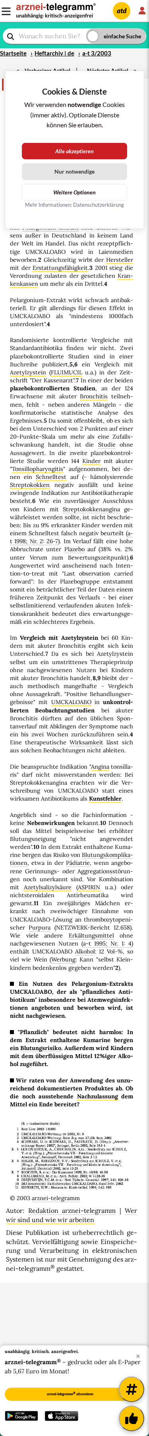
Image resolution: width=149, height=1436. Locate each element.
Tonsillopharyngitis (37, 469)
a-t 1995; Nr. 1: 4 (107, 943)
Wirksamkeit (86, 742)
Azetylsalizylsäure (48, 887)
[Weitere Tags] (131, 1389)
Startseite (13, 53)
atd (121, 10)
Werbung (63, 959)
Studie (107, 444)
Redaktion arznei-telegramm (72, 1210)
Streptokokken (30, 485)
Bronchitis (94, 396)
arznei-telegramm (56, 1198)
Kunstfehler (105, 798)
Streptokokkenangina (91, 509)
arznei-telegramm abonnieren (70, 1393)
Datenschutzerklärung (98, 205)
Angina (100, 766)
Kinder (91, 461)
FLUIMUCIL (66, 372)
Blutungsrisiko (40, 1048)
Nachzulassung (97, 1096)
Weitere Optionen (74, 192)
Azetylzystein (28, 372)
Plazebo (74, 549)
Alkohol (85, 951)
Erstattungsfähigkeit (60, 267)
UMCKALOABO (71, 702)
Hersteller (119, 259)
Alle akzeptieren (74, 151)
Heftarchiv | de (54, 53)
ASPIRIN (89, 887)
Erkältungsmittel (91, 935)
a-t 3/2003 (96, 53)
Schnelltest (51, 477)
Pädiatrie (78, 862)
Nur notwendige (74, 171)
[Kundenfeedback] (131, 1418)
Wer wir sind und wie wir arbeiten (71, 1215)
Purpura (39, 927)
